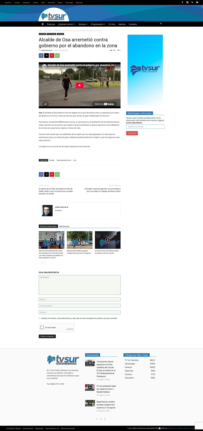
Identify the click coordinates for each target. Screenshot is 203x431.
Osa (75, 160)
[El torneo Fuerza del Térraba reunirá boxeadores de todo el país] (108, 240)
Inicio (40, 31)
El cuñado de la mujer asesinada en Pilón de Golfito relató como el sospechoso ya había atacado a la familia (56, 191)
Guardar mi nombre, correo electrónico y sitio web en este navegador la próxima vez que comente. (79, 318)
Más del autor (64, 226)
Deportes (89, 405)
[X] (192, 2)
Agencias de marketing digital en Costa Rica (182, 428)
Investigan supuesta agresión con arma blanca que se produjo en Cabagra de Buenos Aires (102, 190)
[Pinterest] (52, 55)
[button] (161, 23)
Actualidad (48, 31)
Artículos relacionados (48, 226)
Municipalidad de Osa (64, 160)
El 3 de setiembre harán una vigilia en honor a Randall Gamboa (106, 389)
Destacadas (60, 34)
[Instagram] (101, 419)
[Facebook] (182, 2)
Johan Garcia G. (47, 50)
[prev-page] (40, 262)
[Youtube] (197, 2)
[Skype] (187, 2)
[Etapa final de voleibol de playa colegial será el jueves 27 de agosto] (79, 240)
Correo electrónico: (134, 123)
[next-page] (44, 262)
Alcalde (52, 160)
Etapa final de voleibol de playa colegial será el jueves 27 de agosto (106, 405)
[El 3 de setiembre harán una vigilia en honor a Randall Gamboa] (90, 387)
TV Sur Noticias (51, 34)
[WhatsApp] (57, 55)
